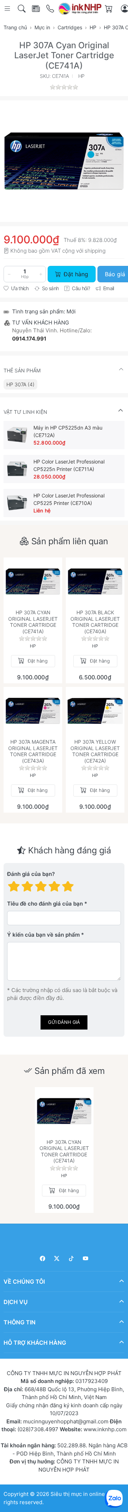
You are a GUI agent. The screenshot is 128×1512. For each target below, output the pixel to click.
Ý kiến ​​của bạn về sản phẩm (43, 934)
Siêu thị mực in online (77, 1494)
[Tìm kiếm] (22, 8)
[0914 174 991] (50, 8)
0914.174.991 (29, 338)
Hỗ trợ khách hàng (35, 1342)
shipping (95, 250)
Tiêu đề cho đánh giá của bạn (45, 903)
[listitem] (64, 161)
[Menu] (8, 8)
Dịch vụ (16, 1301)
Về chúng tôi (24, 1281)
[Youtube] (86, 1258)
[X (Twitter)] (57, 1258)
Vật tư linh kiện (25, 412)
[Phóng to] (64, 161)
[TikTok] (71, 1258)
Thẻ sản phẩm (22, 370)
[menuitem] (20, 384)
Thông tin (20, 1321)
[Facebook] (42, 1258)
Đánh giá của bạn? (31, 874)
